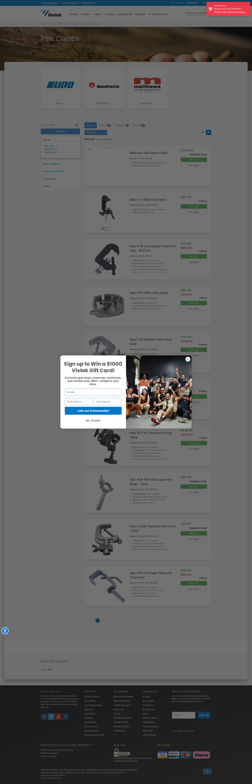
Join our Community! (93, 411)
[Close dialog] (187, 359)
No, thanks (93, 420)
